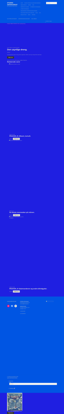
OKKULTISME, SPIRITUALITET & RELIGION (27, 12)
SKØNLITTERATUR (13, 23)
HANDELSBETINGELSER (11, 301)
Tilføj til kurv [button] (16, 138)
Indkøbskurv (12, 388)
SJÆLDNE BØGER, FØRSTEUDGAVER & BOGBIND (29, 10)
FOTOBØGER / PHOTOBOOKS (35, 6)
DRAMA (29, 14)
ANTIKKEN (33, 14)
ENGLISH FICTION (24, 14)
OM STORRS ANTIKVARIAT (12, 18)
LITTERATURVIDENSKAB (25, 8)
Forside (8, 23)
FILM (40, 12)
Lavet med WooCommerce (12, 377)
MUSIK (37, 12)
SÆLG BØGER (34, 18)
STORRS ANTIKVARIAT (12, 4)
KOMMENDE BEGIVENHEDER (24, 18)
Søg (10, 382)
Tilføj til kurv (10, 57)
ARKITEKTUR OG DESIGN (25, 6)
